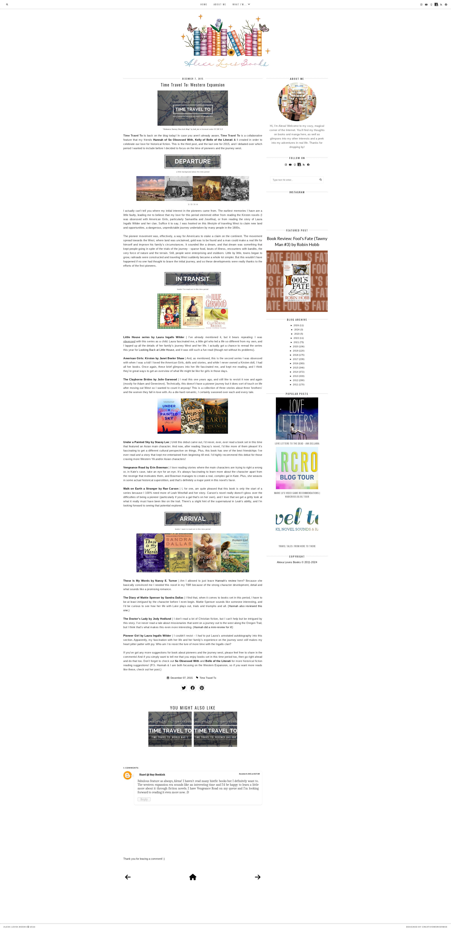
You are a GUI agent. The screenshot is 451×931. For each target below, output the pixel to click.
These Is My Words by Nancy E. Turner (150, 580)
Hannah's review (225, 580)
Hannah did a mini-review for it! (213, 627)
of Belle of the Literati (217, 139)
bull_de (196, 129)
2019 (296, 351)
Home (203, 4)
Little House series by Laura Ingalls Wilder (153, 337)
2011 (296, 384)
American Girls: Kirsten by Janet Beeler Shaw (153, 358)
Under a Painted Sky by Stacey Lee (146, 442)
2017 (296, 359)
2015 (296, 367)
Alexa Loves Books (15, 927)
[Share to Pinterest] (202, 688)
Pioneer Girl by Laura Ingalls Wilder (147, 635)
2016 (296, 363)
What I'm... (240, 4)
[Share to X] (184, 688)
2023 (297, 334)
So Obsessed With (187, 660)
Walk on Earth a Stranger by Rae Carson (150, 488)
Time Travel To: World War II (170, 737)
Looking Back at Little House (156, 349)
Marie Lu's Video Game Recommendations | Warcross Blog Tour (297, 494)
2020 (296, 346)
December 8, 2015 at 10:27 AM (249, 774)
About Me (220, 4)
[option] (170, 729)
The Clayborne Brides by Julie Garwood (150, 379)
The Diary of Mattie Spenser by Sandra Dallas (153, 597)
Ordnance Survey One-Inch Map (176, 129)
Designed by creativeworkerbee (426, 927)
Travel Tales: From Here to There (297, 546)
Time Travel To (208, 678)
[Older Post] (257, 877)
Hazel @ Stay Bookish (152, 774)
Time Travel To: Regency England (215, 737)
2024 (297, 329)
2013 (296, 376)
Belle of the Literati (218, 660)
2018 (296, 355)
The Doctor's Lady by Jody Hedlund (147, 618)
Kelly (198, 139)
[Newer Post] (127, 877)
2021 (297, 342)
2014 (296, 372)
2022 (297, 338)
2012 (296, 380)
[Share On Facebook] (193, 688)
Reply (144, 799)
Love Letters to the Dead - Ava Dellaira (297, 443)
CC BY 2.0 (218, 129)
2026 (297, 325)
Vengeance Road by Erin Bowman (145, 467)
